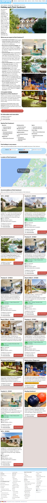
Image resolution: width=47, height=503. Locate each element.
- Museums (14, 478)
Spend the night (21, 0)
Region (40, 0)
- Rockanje (38, 485)
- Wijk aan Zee (27, 492)
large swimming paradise (9, 54)
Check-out (20, 149)
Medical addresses (28, 476)
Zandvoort (15, 0)
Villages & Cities (15, 487)
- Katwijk (38, 479)
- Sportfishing (15, 495)
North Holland (27, 481)
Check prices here (13, 111)
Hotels (1, 498)
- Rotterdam (38, 483)
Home (1, 472)
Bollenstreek (38, 475)
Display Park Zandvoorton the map (24, 171)
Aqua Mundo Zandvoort (7, 237)
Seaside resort (3, 475)
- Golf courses (15, 492)
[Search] (12, 3)
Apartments (2, 483)
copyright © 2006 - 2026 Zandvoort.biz (21, 501)
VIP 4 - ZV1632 (5, 431)
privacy (13, 501)
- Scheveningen (39, 480)
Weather (43, 0)
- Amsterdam (27, 496)
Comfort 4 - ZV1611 (6, 391)
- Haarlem (26, 498)
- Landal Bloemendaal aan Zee (5, 491)
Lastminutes (14, 472)
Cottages (2, 487)
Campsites (2, 486)
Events (33, 0)
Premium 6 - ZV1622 (30, 237)
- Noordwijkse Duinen (4, 494)
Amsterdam (3, 33)
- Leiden (37, 473)
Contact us (38, 492)
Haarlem (2, 32)
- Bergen (26, 485)
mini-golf (11, 82)
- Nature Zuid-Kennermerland (27, 495)
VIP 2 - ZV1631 (5, 196)
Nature (13, 488)
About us (38, 488)
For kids (2, 478)
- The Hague (38, 482)
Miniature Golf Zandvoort (8, 360)
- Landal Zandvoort (4, 492)
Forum (25, 478)
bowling (7, 82)
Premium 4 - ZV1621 (30, 319)
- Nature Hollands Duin (40, 476)
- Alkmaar (26, 487)
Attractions (14, 482)
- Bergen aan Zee (27, 484)
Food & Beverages (16, 497)
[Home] (12, 1)
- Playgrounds (15, 484)
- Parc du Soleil (3, 495)
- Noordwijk (38, 478)
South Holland (39, 472)
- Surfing (14, 494)
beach (5, 16)
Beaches (14, 475)
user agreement (9, 501)
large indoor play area (8, 64)
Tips (1, 477)
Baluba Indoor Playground (32, 360)
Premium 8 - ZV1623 (7, 278)
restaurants (4, 71)
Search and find (24, 152)
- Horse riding (15, 491)
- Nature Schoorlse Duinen (29, 483)
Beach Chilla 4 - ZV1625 (7, 319)
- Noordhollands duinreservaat (27, 491)
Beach (26, 0)
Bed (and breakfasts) (4, 484)
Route (25, 474)
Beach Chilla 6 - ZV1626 (31, 278)
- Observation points (16, 481)
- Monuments (15, 479)
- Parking (26, 475)
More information (6, 119)
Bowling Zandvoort (30, 391)
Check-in (7, 149)
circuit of (14, 86)
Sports (13, 490)
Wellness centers (15, 485)
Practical (36, 0)
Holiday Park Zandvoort (12, 255)
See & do (29, 0)
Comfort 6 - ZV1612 (30, 196)
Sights (13, 477)
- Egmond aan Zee (28, 488)
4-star (14, 76)
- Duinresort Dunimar (4, 489)
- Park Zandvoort (3, 497)
